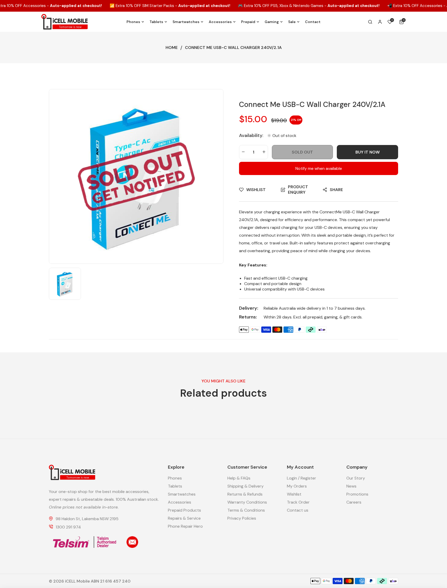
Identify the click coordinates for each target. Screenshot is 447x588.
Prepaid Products (184, 510)
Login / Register (301, 478)
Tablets (175, 486)
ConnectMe (330, 212)
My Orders (297, 486)
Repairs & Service (184, 518)
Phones (175, 478)
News (351, 486)
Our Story (355, 478)
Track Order (298, 502)
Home (172, 47)
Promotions (357, 494)
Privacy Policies (241, 518)
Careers (353, 502)
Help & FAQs (238, 478)
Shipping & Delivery (245, 486)
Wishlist (294, 494)
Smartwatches (182, 494)
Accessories (179, 502)
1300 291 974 (68, 527)
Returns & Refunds (245, 494)
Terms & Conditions (246, 510)
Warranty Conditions (247, 502)
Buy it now (367, 152)
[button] (402, 21)
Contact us (297, 510)
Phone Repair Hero (185, 526)
